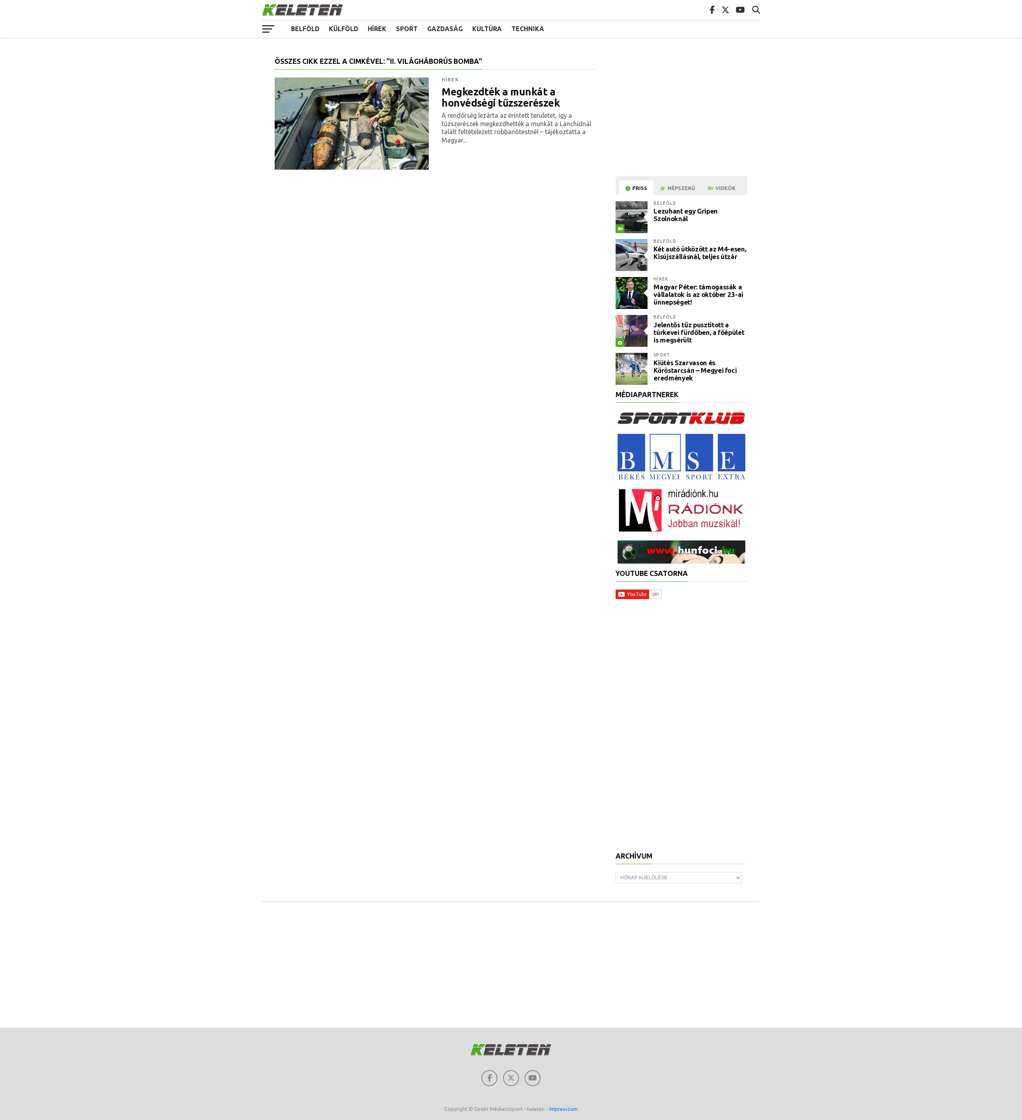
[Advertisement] (683, 113)
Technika (527, 28)
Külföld (343, 28)
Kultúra (487, 28)
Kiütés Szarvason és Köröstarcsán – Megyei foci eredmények (695, 370)
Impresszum (563, 1109)
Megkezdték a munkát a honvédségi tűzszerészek (501, 97)
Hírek (377, 28)
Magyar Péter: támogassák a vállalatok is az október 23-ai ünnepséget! (698, 294)
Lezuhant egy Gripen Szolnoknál (686, 214)
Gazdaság (445, 28)
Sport (407, 28)
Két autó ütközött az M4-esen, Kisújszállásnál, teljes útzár (700, 252)
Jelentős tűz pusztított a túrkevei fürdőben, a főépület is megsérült (699, 332)
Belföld (305, 28)
